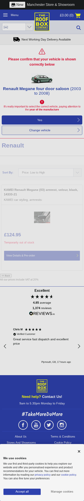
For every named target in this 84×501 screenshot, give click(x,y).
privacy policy (43, 474)
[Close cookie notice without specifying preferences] (79, 451)
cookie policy (68, 474)
